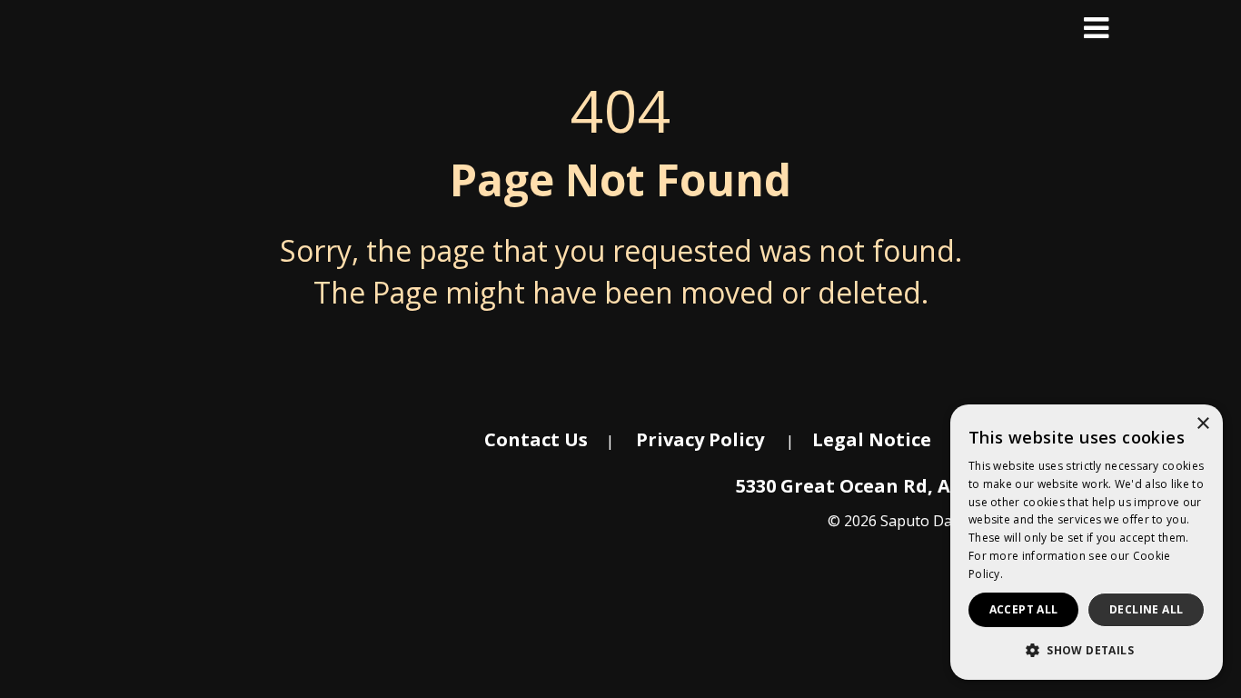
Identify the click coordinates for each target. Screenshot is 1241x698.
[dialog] (1086, 542)
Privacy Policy (700, 439)
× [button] (1202, 424)
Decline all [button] (1146, 609)
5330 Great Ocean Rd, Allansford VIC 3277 (926, 486)
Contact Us (536, 439)
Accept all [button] (1023, 609)
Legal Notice (871, 439)
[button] (1086, 650)
